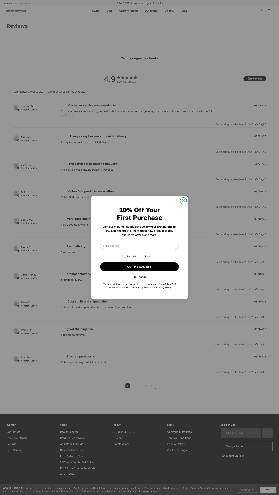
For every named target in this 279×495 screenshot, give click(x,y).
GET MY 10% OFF (139, 266)
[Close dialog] (183, 201)
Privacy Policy (163, 287)
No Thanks (139, 276)
